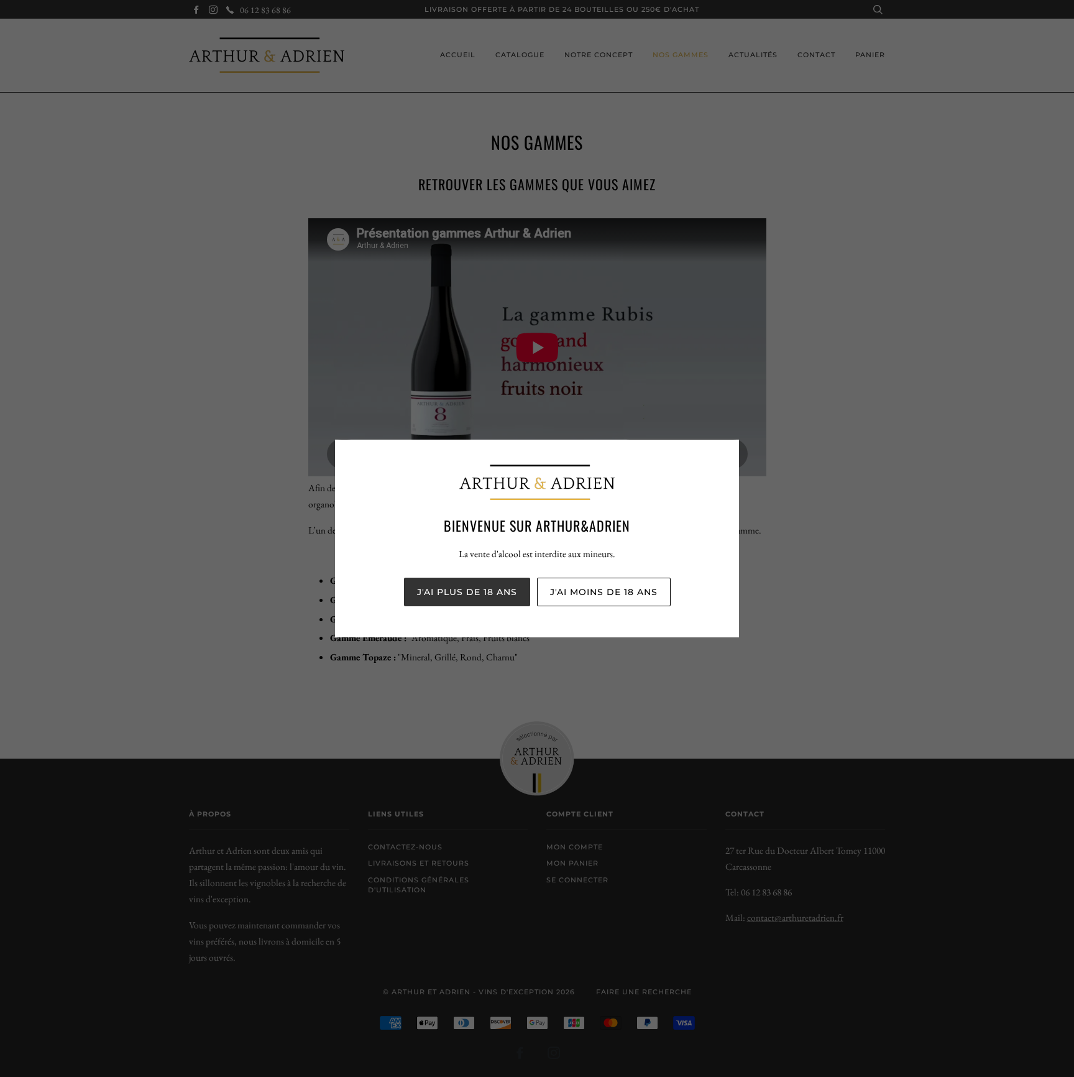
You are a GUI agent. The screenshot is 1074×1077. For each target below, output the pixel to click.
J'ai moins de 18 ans (604, 592)
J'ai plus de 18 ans (467, 592)
